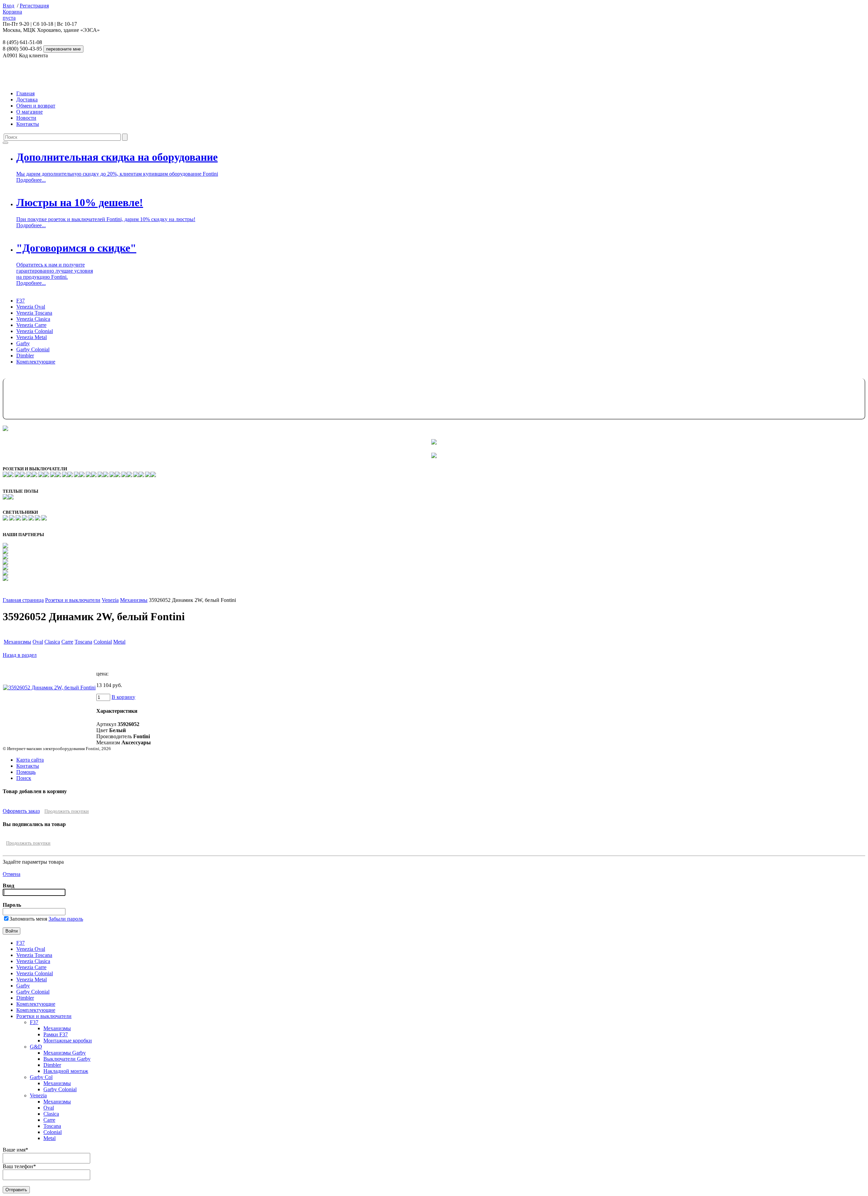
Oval (38, 642)
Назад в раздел (20, 655)
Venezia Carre (31, 325)
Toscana (83, 642)
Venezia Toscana (34, 313)
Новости (26, 118)
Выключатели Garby (67, 1059)
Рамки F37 (55, 1034)
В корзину (123, 697)
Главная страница (23, 600)
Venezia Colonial (34, 331)
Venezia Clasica (33, 319)
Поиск (23, 778)
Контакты (27, 124)
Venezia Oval (30, 307)
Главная (25, 93)
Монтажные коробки (67, 1040)
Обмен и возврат (35, 106)
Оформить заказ (21, 811)
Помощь (26, 772)
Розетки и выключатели (72, 600)
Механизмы (133, 600)
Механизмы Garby (64, 1053)
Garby (23, 343)
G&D (36, 1047)
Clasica (52, 642)
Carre (67, 642)
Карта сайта (30, 760)
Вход (8, 5)
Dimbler (25, 355)
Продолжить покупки (66, 811)
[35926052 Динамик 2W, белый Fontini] (49, 687)
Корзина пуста (12, 15)
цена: (102, 674)
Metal (119, 642)
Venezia (110, 600)
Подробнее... (31, 180)
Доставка (27, 99)
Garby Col (41, 1077)
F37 (20, 300)
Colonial (103, 642)
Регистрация (34, 5)
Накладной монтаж (65, 1071)
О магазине (29, 112)
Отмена (11, 874)
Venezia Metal (31, 337)
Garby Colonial (33, 349)
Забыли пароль (65, 919)
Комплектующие (35, 362)
